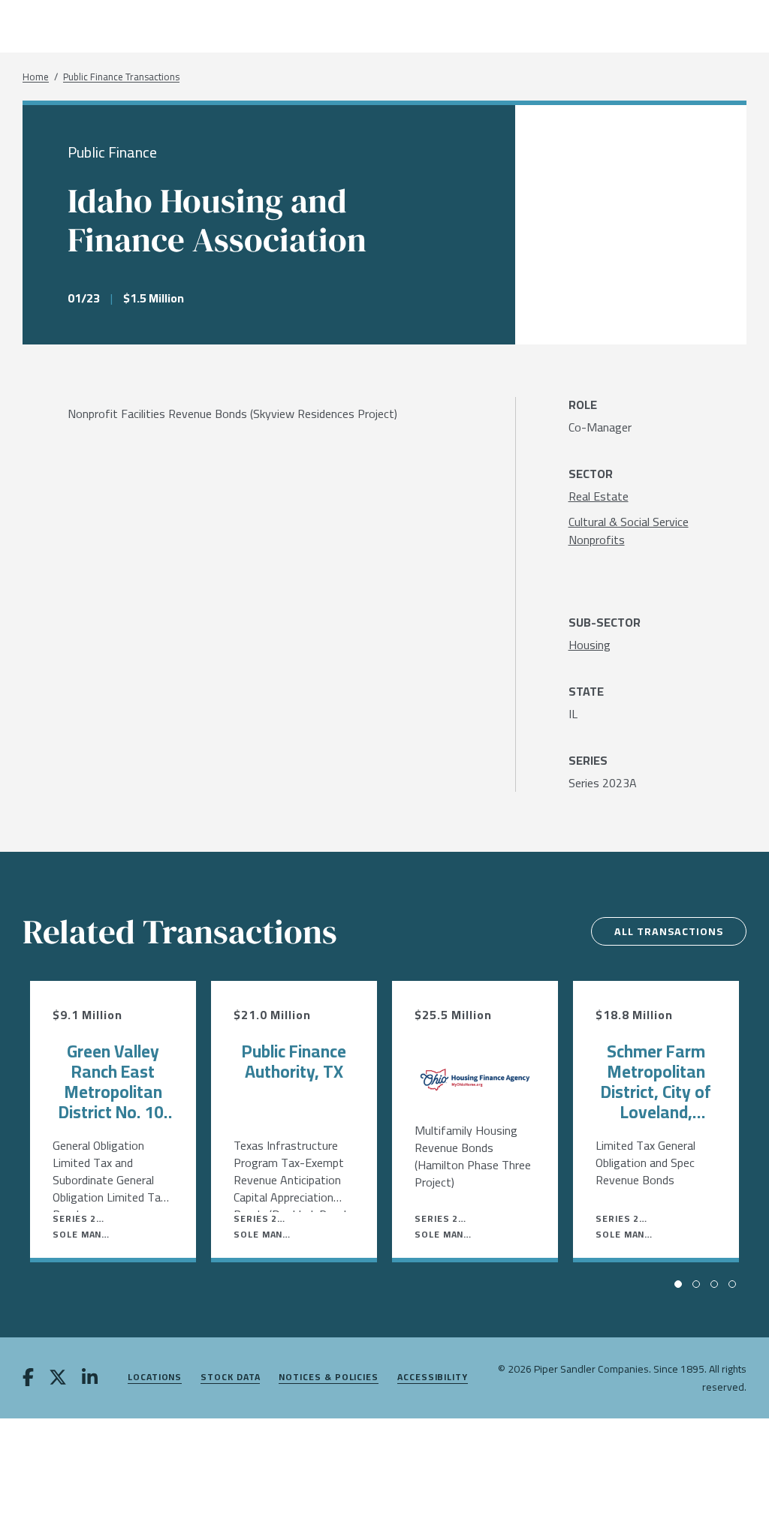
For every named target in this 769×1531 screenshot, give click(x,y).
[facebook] (28, 1378)
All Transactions (668, 931)
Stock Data (230, 1377)
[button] (678, 1284)
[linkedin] (90, 1378)
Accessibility (432, 1377)
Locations (155, 1377)
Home (36, 77)
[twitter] (58, 1378)
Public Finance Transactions (121, 77)
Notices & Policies (328, 1377)
